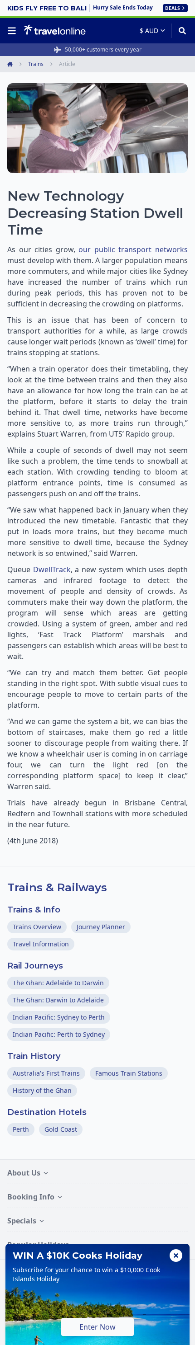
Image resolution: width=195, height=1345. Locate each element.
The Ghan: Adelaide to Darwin (58, 982)
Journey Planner (101, 926)
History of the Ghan (42, 1090)
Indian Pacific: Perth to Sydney (59, 1034)
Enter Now (97, 1327)
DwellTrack (52, 569)
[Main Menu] (13, 30)
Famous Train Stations (128, 1073)
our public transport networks (133, 249)
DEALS (172, 8)
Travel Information (41, 944)
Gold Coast (60, 1129)
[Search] (179, 31)
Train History (33, 1056)
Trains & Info (33, 910)
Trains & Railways (57, 887)
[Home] (55, 30)
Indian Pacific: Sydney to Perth (59, 1017)
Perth (21, 1129)
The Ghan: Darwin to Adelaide (58, 1000)
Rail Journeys (35, 966)
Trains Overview (37, 926)
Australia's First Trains (46, 1073)
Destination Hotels (47, 1112)
